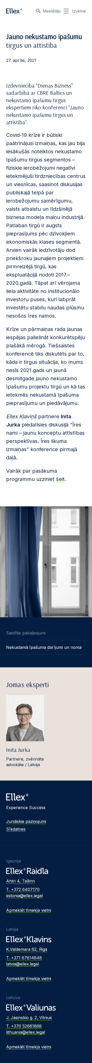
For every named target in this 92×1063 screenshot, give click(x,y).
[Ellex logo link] (14, 11)
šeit (60, 479)
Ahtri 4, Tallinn (20, 881)
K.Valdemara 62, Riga (26, 949)
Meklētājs (52, 11)
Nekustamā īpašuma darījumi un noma (44, 647)
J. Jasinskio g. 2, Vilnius (29, 1017)
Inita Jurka (18, 749)
